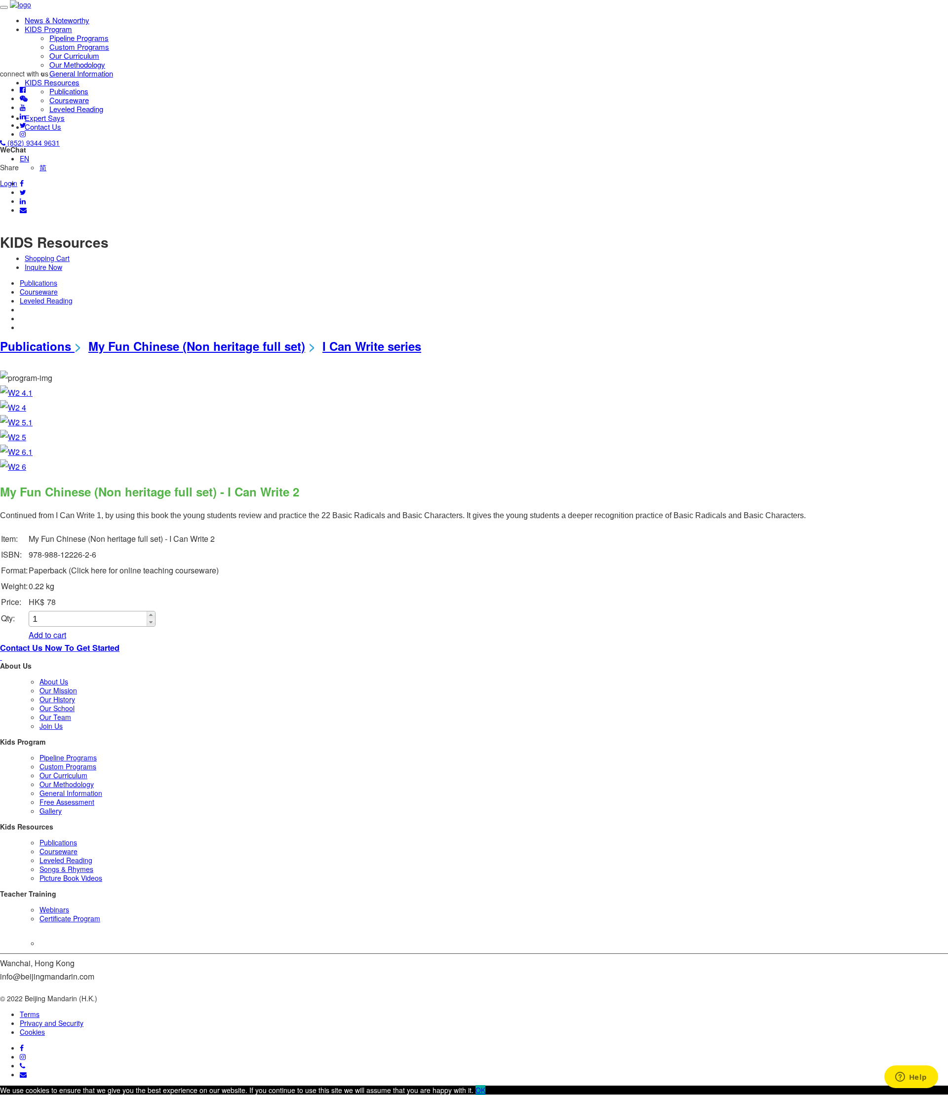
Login (8, 183)
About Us (54, 681)
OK (480, 1090)
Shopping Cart (47, 258)
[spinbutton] (88, 619)
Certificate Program (70, 918)
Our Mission (58, 690)
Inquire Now (43, 267)
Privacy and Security (51, 1023)
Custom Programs (79, 46)
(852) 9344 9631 (32, 143)
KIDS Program (48, 29)
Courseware (69, 100)
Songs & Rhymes (66, 869)
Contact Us (43, 126)
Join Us (51, 726)
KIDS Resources (52, 82)
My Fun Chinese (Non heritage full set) (196, 346)
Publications (68, 91)
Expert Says (45, 118)
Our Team (55, 717)
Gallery (51, 811)
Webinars (54, 909)
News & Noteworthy (57, 20)
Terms (30, 1014)
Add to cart (47, 635)
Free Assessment (67, 802)
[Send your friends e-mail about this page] (23, 210)
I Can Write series (371, 346)
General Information (81, 73)
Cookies (32, 1032)
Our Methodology (77, 64)
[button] (151, 615)
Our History (57, 699)
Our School (57, 708)
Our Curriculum (74, 55)
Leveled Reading (76, 109)
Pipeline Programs (79, 38)
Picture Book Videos (71, 878)
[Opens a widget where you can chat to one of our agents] (911, 1077)
